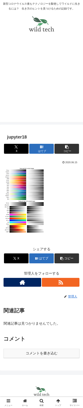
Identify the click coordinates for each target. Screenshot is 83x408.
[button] (66, 149)
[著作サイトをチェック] (22, 282)
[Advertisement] (41, 80)
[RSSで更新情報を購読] (60, 282)
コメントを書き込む (42, 353)
